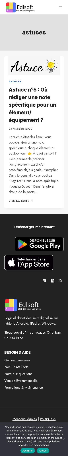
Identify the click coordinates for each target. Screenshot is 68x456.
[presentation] (34, 65)
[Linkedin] (44, 280)
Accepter (27, 450)
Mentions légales (25, 418)
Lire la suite (21, 201)
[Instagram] (52, 280)
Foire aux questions (18, 373)
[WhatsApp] (60, 280)
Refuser (43, 450)
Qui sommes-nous (17, 360)
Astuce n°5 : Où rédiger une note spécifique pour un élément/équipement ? (32, 105)
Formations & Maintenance (23, 387)
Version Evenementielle (21, 380)
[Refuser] (63, 439)
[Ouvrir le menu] (60, 7)
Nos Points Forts (16, 366)
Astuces (15, 81)
